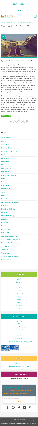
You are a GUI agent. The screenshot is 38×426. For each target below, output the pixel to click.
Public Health (5, 233)
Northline (19, 303)
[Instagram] (13, 407)
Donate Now (19, 363)
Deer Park (19, 288)
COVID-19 (4, 155)
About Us (19, 321)
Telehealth (4, 250)
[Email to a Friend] (20, 121)
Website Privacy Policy (19, 419)
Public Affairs (5, 229)
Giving (3, 195)
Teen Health (5, 246)
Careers (19, 333)
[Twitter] (17, 121)
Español (3, 178)
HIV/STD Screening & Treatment (11, 202)
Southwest (19, 305)
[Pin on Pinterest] (23, 121)
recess (26, 98)
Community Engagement (9, 151)
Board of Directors (19, 330)
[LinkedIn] (27, 121)
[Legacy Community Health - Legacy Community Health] (8, 16)
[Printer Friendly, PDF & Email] (6, 116)
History (19, 336)
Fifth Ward (19, 294)
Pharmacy (4, 222)
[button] (35, 16)
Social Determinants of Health (10, 239)
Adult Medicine (6, 138)
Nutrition (4, 212)
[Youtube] (30, 407)
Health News (5, 199)
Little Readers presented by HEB (19, 366)
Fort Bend (19, 297)
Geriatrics (4, 192)
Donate (19, 10)
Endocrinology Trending (8, 175)
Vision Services (6, 260)
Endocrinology (5, 172)
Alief (19, 279)
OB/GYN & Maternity (7, 216)
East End (19, 291)
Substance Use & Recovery (9, 243)
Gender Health (5, 188)
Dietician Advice (6, 168)
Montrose (19, 300)
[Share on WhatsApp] (11, 121)
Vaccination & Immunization (10, 256)
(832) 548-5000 (19, 4)
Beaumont (19, 285)
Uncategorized (5, 253)
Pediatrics (4, 219)
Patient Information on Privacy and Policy (16, 421)
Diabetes (4, 165)
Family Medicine (6, 185)
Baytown (19, 282)
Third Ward (19, 308)
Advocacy (4, 141)
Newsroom (19, 339)
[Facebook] (14, 121)
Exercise (3, 182)
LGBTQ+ (4, 205)
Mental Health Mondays (8, 209)
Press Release (5, 226)
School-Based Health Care (9, 236)
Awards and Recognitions (19, 327)
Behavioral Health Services (9, 148)
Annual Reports (19, 324)
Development (5, 161)
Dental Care (5, 158)
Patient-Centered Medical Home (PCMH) (19, 342)
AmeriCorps (5, 144)
